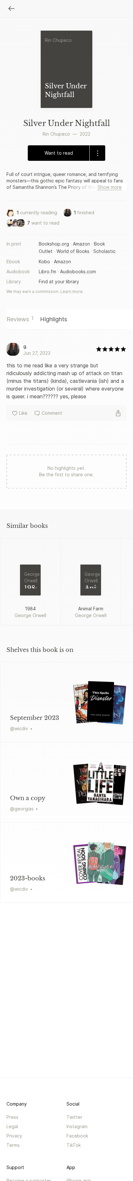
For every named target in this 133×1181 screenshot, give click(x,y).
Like (23, 413)
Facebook (77, 1135)
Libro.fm (47, 271)
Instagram (76, 1126)
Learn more (71, 291)
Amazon (81, 244)
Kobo (44, 261)
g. (25, 346)
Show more (109, 187)
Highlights (53, 319)
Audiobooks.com (78, 271)
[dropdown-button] (97, 153)
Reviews (20, 319)
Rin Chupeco (56, 134)
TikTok (73, 1145)
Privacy (14, 1135)
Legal (12, 1126)
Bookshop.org (54, 244)
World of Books (72, 251)
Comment (52, 413)
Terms (13, 1145)
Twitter (74, 1117)
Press (12, 1117)
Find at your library (59, 281)
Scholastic (104, 251)
